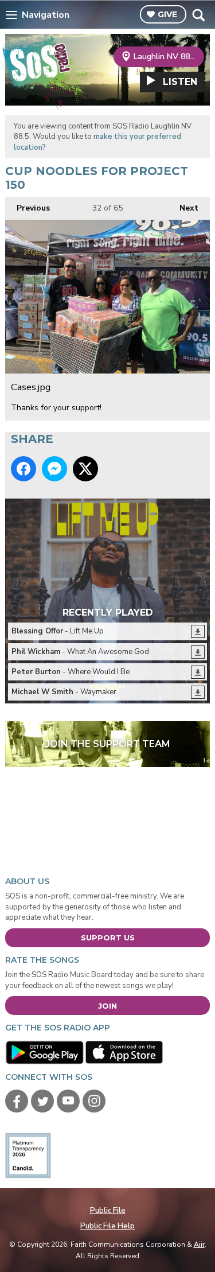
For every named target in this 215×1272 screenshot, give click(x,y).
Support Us (108, 937)
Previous (27, 208)
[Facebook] (16, 1101)
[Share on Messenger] (54, 468)
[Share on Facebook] (23, 468)
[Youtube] (68, 1101)
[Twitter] (42, 1101)
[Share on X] (85, 468)
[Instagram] (94, 1101)
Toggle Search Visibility (198, 15)
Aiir (199, 1244)
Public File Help (107, 1226)
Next (183, 208)
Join (107, 1005)
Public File (108, 1210)
